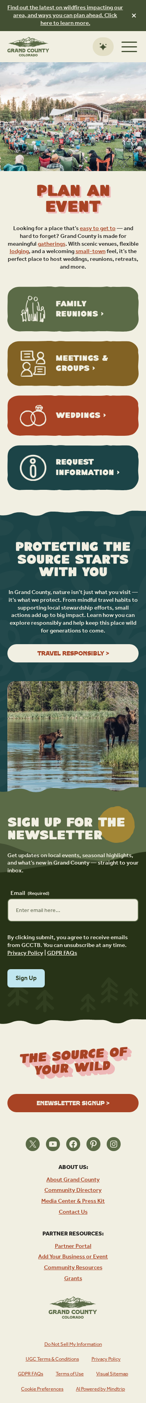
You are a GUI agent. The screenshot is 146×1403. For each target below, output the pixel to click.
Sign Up (26, 978)
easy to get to (98, 228)
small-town (91, 251)
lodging (19, 251)
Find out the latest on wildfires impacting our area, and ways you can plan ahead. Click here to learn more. (65, 15)
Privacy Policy (25, 953)
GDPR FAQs (62, 953)
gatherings (51, 244)
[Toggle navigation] (129, 46)
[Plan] (103, 46)
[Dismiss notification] (134, 15)
